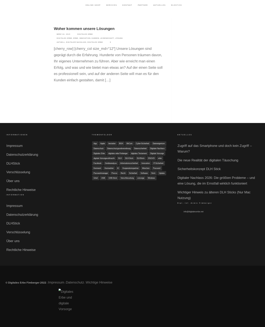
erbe (75, 38)
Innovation (85, 38)
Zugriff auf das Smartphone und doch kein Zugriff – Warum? (214, 148)
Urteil (96, 178)
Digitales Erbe (85, 34)
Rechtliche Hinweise (21, 190)
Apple (102, 143)
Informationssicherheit (129, 163)
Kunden (95, 38)
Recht (123, 173)
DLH (120, 158)
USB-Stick (113, 178)
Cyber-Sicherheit (142, 143)
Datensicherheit (140, 148)
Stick (153, 173)
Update (162, 173)
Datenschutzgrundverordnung (119, 148)
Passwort (157, 168)
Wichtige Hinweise (99, 282)
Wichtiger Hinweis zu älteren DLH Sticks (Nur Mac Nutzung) (214, 195)
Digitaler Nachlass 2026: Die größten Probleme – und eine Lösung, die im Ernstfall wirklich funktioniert (216, 180)
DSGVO (151, 158)
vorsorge (140, 178)
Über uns (13, 181)
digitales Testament (139, 153)
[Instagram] (247, 284)
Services (111, 5)
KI (118, 168)
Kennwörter (109, 168)
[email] (254, 284)
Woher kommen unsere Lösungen (84, 29)
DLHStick (176, 5)
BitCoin (129, 143)
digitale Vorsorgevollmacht (104, 158)
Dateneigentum (159, 143)
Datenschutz (99, 148)
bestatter (112, 143)
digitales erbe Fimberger (118, 153)
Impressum (14, 146)
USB (103, 178)
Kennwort (97, 168)
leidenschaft (107, 38)
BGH (121, 143)
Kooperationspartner (131, 168)
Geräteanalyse (111, 163)
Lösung (119, 38)
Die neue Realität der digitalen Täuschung (207, 160)
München (145, 168)
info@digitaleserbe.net (193, 211)
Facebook (97, 163)
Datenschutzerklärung (22, 154)
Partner (143, 5)
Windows (151, 178)
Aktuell (61, 42)
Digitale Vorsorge (157, 153)
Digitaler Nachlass (76, 42)
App (95, 143)
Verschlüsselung (18, 172)
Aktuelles (159, 5)
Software (144, 173)
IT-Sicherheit (158, 163)
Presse (114, 173)
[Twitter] (241, 284)
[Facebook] (234, 284)
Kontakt (127, 5)
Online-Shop (93, 5)
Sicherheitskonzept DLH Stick (199, 169)
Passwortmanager (101, 173)
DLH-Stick (129, 158)
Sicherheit (133, 173)
